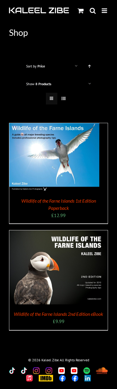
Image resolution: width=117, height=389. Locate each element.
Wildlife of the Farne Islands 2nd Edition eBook (58, 314)
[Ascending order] (89, 66)
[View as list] (63, 98)
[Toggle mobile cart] (81, 11)
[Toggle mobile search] (93, 11)
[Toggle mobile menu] (105, 11)
